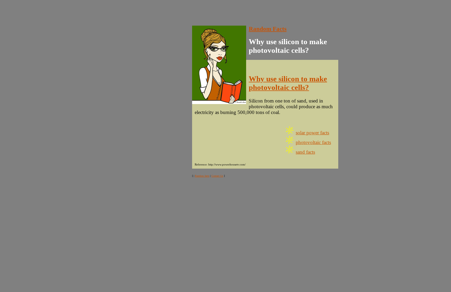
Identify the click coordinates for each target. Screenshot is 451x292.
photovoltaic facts (313, 142)
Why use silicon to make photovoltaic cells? (288, 83)
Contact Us (217, 175)
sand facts (305, 152)
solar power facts (312, 132)
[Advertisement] (97, 14)
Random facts (202, 175)
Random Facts (268, 29)
